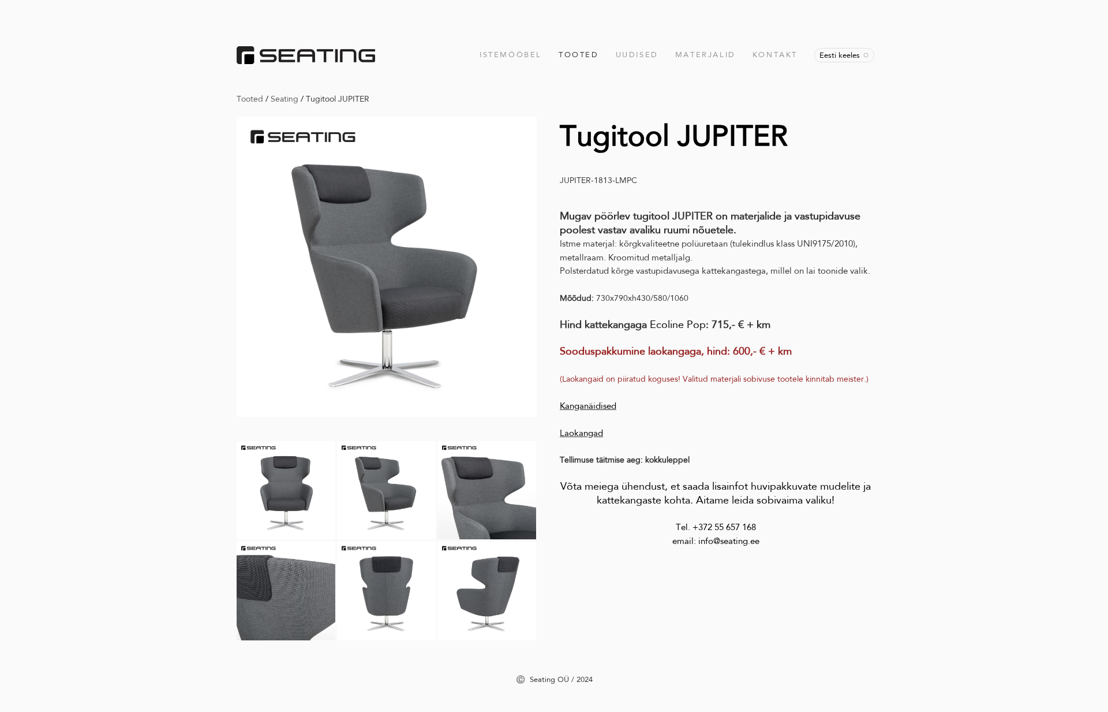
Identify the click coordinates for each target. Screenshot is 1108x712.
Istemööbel (511, 54)
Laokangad (581, 433)
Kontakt (775, 54)
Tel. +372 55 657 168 (716, 527)
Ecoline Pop (678, 324)
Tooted (579, 54)
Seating (284, 99)
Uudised (637, 54)
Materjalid (705, 54)
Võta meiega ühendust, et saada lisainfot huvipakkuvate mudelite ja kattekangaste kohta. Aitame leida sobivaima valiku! (715, 493)
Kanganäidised (588, 406)
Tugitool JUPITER (337, 99)
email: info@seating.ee (715, 541)
